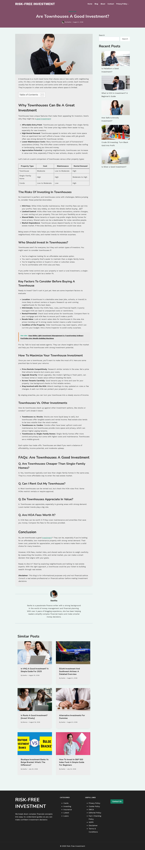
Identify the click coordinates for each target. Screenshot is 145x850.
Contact (111, 4)
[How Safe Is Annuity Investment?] (116, 107)
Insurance (67, 809)
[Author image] (63, 22)
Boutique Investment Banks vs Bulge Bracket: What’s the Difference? (35, 762)
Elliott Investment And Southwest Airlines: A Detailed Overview (69, 671)
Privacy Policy (94, 803)
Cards (65, 803)
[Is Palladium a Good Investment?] (116, 58)
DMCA (91, 809)
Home (90, 4)
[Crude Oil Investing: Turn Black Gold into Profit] (116, 132)
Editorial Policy (95, 813)
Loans (66, 816)
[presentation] (35, 652)
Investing (72, 11)
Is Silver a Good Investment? (114, 167)
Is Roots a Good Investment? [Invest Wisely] (34, 716)
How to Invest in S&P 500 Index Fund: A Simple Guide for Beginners (71, 762)
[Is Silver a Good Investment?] (116, 156)
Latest (66, 813)
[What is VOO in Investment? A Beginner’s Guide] (116, 83)
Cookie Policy (94, 806)
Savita (69, 22)
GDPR (91, 822)
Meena (25, 722)
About (103, 4)
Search (102, 35)
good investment (43, 119)
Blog (96, 4)
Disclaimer (93, 825)
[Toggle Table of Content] (41, 94)
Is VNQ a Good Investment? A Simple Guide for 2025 (35, 670)
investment (47, 538)
